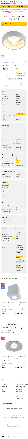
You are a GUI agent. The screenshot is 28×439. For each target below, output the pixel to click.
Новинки (4, 389)
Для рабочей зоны (19, 259)
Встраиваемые (5, 11)
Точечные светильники (19, 9)
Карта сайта (4, 393)
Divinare (5, 62)
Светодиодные (19, 245)
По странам (4, 386)
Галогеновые (19, 128)
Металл (18, 110)
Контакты (4, 382)
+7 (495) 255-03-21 (21, 6)
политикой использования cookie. (14, 419)
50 (16, 132)
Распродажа (4, 388)
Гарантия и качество (21, 386)
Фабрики (4, 384)
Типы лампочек (19, 398)
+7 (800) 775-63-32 (7, 6)
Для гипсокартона (19, 263)
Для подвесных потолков (19, 252)
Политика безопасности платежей (14, 408)
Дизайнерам (19, 391)
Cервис (18, 380)
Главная (3, 9)
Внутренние (19, 269)
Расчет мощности (20, 113)
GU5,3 (20, 140)
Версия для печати (25, 62)
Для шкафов (19, 249)
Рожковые (18, 270)
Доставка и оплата (20, 382)
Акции (3, 391)
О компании (6, 380)
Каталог (8, 9)
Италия (11, 62)
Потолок (18, 231)
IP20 (17, 236)
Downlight (18, 257)
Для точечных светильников (20, 265)
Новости (18, 394)
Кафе (17, 234)
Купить (19, 74)
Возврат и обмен (20, 388)
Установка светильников (22, 384)
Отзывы (17, 393)
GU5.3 (17, 140)
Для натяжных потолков (19, 248)
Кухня (20, 234)
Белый (17, 108)
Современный (19, 106)
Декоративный (19, 165)
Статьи (17, 396)
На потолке (19, 231)
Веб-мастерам (19, 389)
